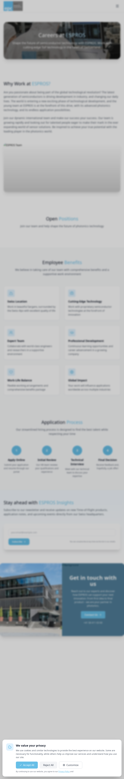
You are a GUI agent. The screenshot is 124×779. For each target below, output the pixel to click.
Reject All (48, 765)
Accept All (28, 765)
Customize (72, 765)
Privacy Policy (64, 771)
